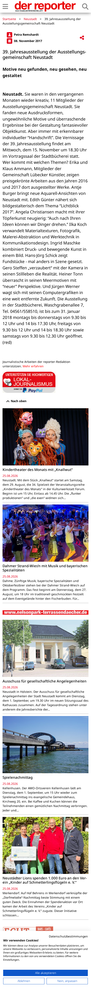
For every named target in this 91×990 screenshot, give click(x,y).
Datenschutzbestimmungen (68, 936)
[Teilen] (82, 38)
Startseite (9, 19)
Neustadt (30, 19)
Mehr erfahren (33, 366)
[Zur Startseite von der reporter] (45, 6)
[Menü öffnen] (5, 6)
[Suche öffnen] (85, 6)
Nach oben (18, 401)
